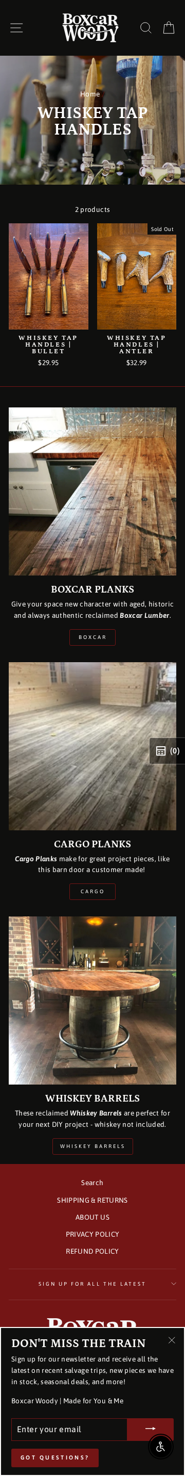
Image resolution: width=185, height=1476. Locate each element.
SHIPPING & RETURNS (92, 1200)
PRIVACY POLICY (93, 1234)
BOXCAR (93, 637)
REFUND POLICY (92, 1251)
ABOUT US (92, 1217)
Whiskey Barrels (92, 1146)
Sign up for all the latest (93, 1284)
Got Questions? (55, 1457)
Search (92, 1182)
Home (90, 94)
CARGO (93, 891)
